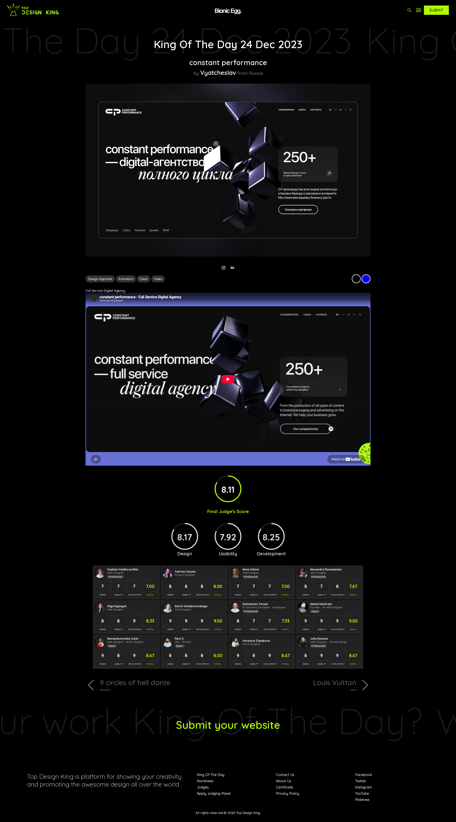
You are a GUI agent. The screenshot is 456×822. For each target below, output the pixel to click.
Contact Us (285, 774)
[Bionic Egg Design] (228, 10)
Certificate (284, 787)
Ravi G (179, 638)
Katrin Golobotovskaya (191, 606)
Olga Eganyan (116, 606)
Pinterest (362, 799)
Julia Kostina (319, 638)
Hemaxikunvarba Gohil (122, 638)
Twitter (360, 781)
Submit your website (228, 724)
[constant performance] (228, 255)
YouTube (362, 793)
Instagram (363, 787)
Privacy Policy (287, 793)
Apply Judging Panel (213, 793)
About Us (283, 781)
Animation (125, 279)
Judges (203, 787)
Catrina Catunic (185, 571)
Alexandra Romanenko (326, 569)
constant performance (228, 62)
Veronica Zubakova (256, 640)
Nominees (205, 781)
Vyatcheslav (218, 72)
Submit (436, 10)
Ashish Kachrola (321, 604)
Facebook (363, 774)
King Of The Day (210, 774)
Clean (143, 279)
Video (158, 279)
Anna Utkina (250, 569)
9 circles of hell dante (135, 684)
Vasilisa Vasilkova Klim (122, 569)
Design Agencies (100, 279)
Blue (366, 278)
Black (356, 278)
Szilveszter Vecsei (255, 604)
